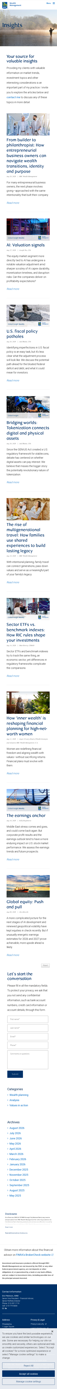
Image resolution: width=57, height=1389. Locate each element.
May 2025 (15, 1195)
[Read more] (9, 1227)
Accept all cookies (28, 1373)
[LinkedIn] (6, 1308)
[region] (28, 1358)
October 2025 (17, 1180)
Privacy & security (37, 1324)
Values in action (19, 1105)
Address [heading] (6, 1320)
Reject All (28, 1365)
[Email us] (3, 1308)
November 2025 (19, 1174)
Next (45, 965)
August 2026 (17, 1128)
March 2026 (16, 1154)
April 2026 (15, 1148)
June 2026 (16, 1138)
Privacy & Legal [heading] (38, 1320)
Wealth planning (19, 1095)
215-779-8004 (11, 1306)
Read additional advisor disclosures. (16, 1233)
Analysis (14, 1100)
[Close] (52, 1331)
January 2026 (17, 1164)
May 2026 (15, 1143)
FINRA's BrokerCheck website (33, 1254)
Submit (15, 1074)
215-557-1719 (13, 1303)
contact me (13, 97)
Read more (13, 202)
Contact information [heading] (11, 1291)
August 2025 (17, 1190)
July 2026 (15, 1133)
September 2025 (19, 1185)
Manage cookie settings (28, 1381)
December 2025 (19, 1169)
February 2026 (18, 1159)
